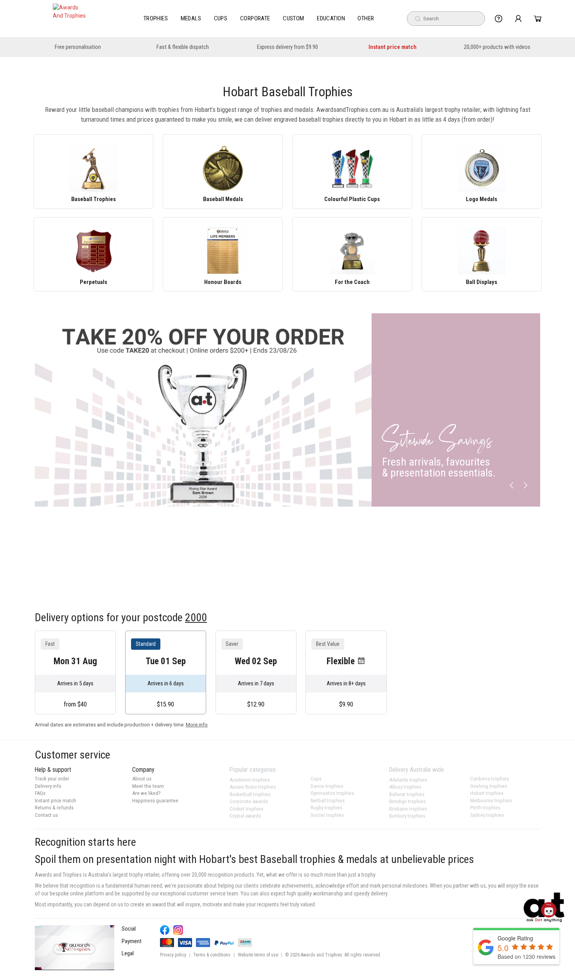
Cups (221, 18)
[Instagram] (178, 930)
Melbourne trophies (491, 800)
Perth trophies (485, 808)
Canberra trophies (489, 779)
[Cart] (538, 19)
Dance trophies (327, 786)
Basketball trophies (250, 794)
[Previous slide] (512, 486)
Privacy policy (173, 955)
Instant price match (392, 47)
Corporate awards (249, 801)
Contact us (46, 815)
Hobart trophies (486, 793)
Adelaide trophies (408, 780)
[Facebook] (165, 930)
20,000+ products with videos (497, 47)
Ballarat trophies (406, 794)
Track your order (52, 779)
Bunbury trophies (407, 816)
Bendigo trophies (407, 801)
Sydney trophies (487, 815)
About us (141, 779)
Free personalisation (78, 47)
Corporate (255, 18)
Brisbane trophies (408, 809)
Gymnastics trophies (332, 793)
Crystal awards (245, 816)
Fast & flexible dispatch (182, 47)
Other (366, 18)
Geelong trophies (488, 786)
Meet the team (148, 786)
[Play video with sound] (74, 947)
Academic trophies (250, 780)
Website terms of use (258, 955)
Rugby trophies (326, 808)
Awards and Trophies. (322, 955)
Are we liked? (146, 793)
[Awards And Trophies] (70, 19)
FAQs (40, 793)
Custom (293, 18)
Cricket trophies (246, 809)
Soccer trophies (327, 815)
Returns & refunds (54, 808)
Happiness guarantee (155, 800)
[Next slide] (525, 486)
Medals (191, 18)
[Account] (518, 19)
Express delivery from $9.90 (287, 47)
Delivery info (48, 786)
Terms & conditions (211, 955)
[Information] (499, 19)
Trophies (156, 18)
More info (197, 725)
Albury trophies (405, 787)
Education (331, 18)
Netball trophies (328, 800)
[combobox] (446, 18)
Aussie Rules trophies (253, 787)
